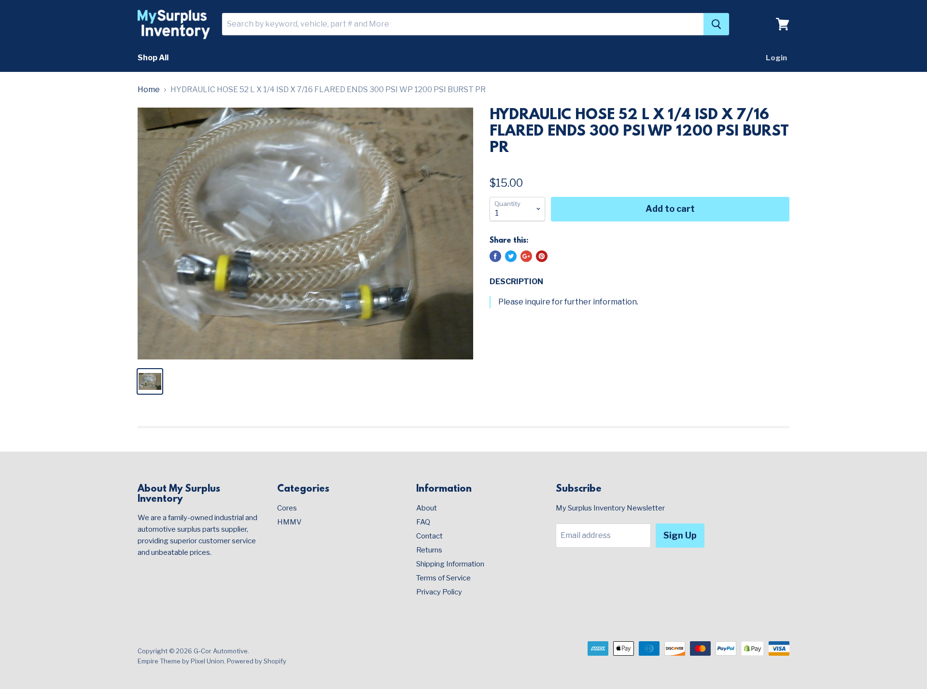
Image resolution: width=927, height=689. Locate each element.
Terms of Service (443, 578)
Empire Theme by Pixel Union (181, 661)
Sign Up (680, 535)
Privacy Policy (439, 592)
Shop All (153, 57)
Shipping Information (450, 564)
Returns (429, 550)
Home (149, 89)
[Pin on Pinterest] (542, 256)
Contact (429, 536)
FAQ (423, 522)
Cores (287, 508)
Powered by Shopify (256, 661)
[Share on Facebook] (495, 256)
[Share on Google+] (526, 256)
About (426, 508)
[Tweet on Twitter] (511, 256)
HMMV (289, 522)
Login (776, 58)
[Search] (716, 24)
